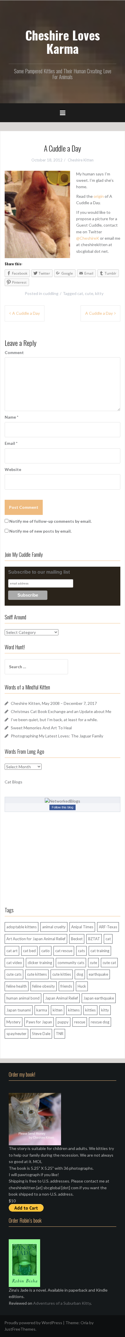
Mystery (13, 1022)
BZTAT (94, 938)
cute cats (14, 974)
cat (80, 293)
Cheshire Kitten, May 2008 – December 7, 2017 (54, 703)
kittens (74, 1010)
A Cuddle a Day (26, 313)
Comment (14, 352)
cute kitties (61, 974)
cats (81, 950)
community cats (71, 962)
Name (11, 417)
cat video (14, 962)
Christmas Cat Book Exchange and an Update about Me (61, 711)
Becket (77, 938)
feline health (16, 986)
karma (41, 1010)
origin (99, 196)
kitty (99, 293)
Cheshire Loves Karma (62, 41)
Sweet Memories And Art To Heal (41, 727)
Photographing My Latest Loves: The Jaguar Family (57, 735)
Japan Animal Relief (61, 998)
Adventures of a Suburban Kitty (62, 1303)
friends (66, 986)
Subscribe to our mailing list (39, 572)
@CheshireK (87, 238)
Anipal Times (82, 926)
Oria (84, 1322)
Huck (82, 986)
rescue (79, 1022)
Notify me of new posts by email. (40, 531)
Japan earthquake (98, 998)
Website (13, 469)
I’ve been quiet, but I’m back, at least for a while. (54, 719)
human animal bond (23, 998)
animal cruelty (54, 926)
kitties (90, 1010)
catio (45, 950)
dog (79, 974)
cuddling (50, 293)
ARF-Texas (108, 926)
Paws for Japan (39, 1022)
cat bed (29, 950)
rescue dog (100, 1022)
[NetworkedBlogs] (62, 800)
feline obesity (43, 986)
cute (89, 293)
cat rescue (63, 950)
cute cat (109, 962)
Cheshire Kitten (81, 160)
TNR (59, 1033)
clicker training (40, 962)
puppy (63, 1022)
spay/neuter (16, 1033)
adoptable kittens (21, 926)
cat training (99, 950)
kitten (58, 1010)
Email (11, 443)
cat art (11, 950)
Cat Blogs (13, 781)
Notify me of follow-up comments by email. (50, 521)
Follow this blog (62, 807)
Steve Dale (41, 1033)
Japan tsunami (18, 1010)
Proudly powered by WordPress (33, 1322)
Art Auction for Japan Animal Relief (35, 938)
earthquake (98, 974)
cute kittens (37, 974)
